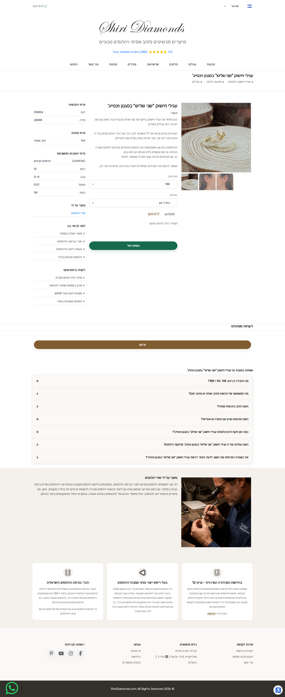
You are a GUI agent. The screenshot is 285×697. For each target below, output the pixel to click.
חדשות (211, 613)
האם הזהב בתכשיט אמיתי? (232, 406)
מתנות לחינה (213, 82)
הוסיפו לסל (133, 245)
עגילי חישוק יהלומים (239, 82)
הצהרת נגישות (244, 651)
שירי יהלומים (78, 213)
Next (257, 139)
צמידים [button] (132, 64)
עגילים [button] (192, 64)
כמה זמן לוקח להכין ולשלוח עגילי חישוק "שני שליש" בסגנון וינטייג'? (210, 432)
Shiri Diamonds (140, 27)
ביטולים (192, 662)
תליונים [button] (173, 64)
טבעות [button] (211, 64)
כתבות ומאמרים (132, 662)
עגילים (196, 82)
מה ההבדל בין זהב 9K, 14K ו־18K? (228, 381)
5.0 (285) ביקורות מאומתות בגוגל (142, 52)
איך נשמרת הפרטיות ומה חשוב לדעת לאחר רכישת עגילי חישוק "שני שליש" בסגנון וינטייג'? (197, 457)
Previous (175, 139)
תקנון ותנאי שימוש (243, 656)
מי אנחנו (136, 651)
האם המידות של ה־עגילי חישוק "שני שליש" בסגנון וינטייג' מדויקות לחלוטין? (206, 444)
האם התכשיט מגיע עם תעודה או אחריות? (224, 419)
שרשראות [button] (153, 64)
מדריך (161, 656)
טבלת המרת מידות (186, 651)
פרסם (142, 344)
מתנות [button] (113, 64)
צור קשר (93, 64)
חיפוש (74, 64)
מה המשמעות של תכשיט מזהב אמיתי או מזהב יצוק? (218, 393)
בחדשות (136, 656)
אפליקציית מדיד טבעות (184, 656)
